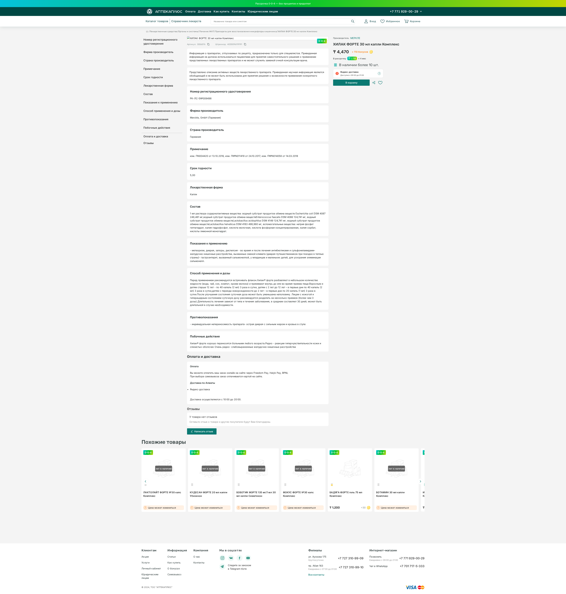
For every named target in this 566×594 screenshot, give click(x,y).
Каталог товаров (157, 21)
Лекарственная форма (158, 85)
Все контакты (316, 574)
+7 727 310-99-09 (350, 558)
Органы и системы (188, 31)
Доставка (204, 11)
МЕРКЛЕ (355, 38)
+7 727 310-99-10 (351, 567)
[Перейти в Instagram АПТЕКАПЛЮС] (222, 558)
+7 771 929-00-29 (411, 558)
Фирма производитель (158, 52)
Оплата (190, 11)
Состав (148, 94)
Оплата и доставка (155, 136)
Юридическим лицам (263, 11)
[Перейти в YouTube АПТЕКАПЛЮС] (248, 558)
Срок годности (153, 77)
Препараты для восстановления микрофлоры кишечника (246, 31)
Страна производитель (158, 60)
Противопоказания (155, 119)
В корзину (351, 82)
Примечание (151, 68)
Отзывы (148, 143)
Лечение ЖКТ (206, 31)
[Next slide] (420, 481)
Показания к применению (160, 102)
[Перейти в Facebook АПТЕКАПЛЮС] (239, 558)
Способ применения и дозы (161, 110)
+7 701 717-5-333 (412, 566)
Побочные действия (156, 127)
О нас (196, 556)
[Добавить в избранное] (380, 82)
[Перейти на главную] (147, 31)
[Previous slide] (146, 481)
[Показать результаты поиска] (352, 21)
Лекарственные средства (163, 31)
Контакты (238, 11)
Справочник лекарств (186, 21)
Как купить (221, 11)
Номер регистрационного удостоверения (160, 41)
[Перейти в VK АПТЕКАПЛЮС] (231, 558)
